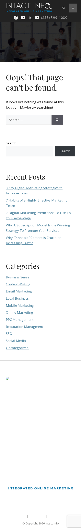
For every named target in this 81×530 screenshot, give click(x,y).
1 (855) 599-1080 (17, 406)
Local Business (17, 298)
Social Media (16, 340)
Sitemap (21, 516)
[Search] (57, 120)
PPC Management (19, 319)
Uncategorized (17, 347)
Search (11, 143)
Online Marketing (19, 312)
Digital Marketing (17, 430)
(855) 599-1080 (54, 17)
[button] (64, 8)
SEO (9, 333)
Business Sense (17, 277)
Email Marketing (19, 291)
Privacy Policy (56, 516)
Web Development (18, 451)
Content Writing (18, 284)
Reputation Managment (24, 326)
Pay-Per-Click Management (23, 444)
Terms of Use (37, 516)
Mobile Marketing (20, 305)
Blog (9, 459)
